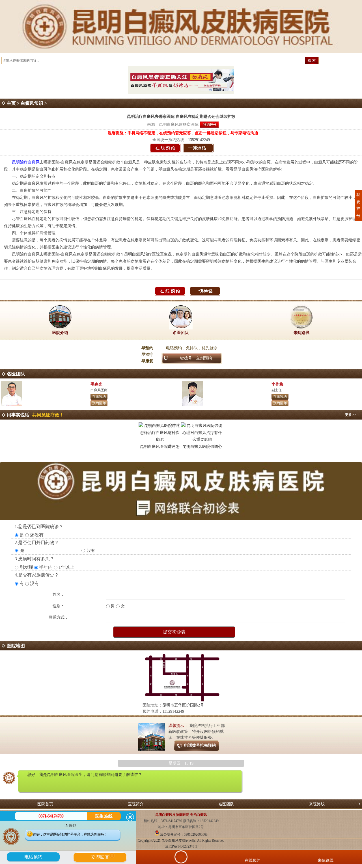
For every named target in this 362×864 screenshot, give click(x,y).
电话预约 (33, 856)
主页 (11, 103)
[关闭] (130, 817)
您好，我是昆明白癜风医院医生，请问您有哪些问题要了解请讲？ (84, 775)
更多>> (350, 415)
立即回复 (102, 856)
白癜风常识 (32, 103)
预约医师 (99, 403)
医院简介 (136, 804)
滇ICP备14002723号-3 (181, 846)
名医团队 (226, 804)
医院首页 (45, 804)
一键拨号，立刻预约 (194, 358)
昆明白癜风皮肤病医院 (179, 124)
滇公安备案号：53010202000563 (184, 835)
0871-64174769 (172, 821)
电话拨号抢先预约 (200, 745)
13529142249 (199, 140)
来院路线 (317, 804)
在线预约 (99, 397)
